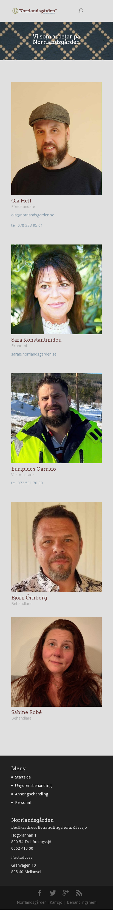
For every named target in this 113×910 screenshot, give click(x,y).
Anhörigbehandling (31, 793)
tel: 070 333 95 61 (27, 225)
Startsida (23, 777)
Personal (23, 802)
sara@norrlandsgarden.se (33, 354)
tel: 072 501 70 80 (27, 482)
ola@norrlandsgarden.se (32, 214)
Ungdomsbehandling (33, 785)
